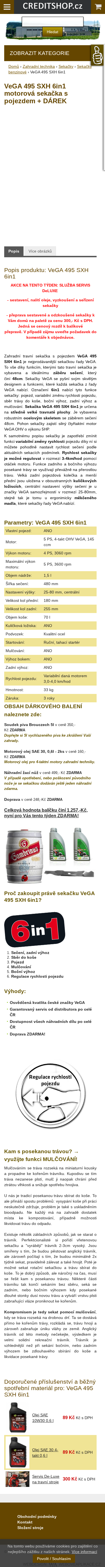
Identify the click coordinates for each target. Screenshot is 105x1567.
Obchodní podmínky (37, 1516)
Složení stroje (30, 1527)
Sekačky (66, 66)
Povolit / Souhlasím (54, 1558)
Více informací (84, 1551)
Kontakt (24, 1522)
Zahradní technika (39, 66)
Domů (13, 66)
